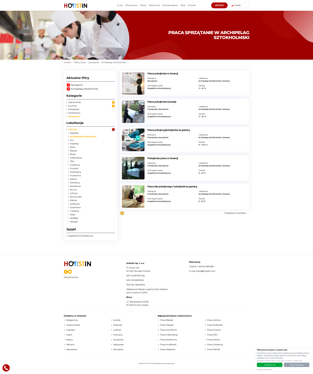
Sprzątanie (74, 116)
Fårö (72, 161)
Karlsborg (75, 182)
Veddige (74, 218)
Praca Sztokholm (168, 330)
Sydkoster (75, 204)
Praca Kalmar (213, 340)
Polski (237, 5)
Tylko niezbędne (297, 365)
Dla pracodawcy (170, 5)
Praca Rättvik (213, 349)
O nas (120, 5)
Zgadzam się (269, 365)
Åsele (72, 147)
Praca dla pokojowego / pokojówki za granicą (172, 186)
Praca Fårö (212, 335)
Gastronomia (74, 102)
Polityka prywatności (264, 369)
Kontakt (192, 5)
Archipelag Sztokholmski (83, 136)
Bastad (73, 151)
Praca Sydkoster (215, 325)
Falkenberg (76, 158)
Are (71, 140)
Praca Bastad (166, 320)
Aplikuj (219, 5)
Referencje (154, 5)
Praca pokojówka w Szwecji (162, 73)
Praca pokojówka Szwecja (161, 101)
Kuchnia (72, 106)
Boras (72, 154)
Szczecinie (118, 340)
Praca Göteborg (215, 344)
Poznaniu (118, 335)
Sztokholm (75, 207)
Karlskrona (75, 186)
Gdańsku (70, 330)
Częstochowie (73, 325)
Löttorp (74, 193)
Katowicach (72, 349)
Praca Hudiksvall (168, 344)
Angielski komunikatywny (80, 236)
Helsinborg (75, 172)
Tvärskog (74, 211)
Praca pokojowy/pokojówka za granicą (168, 130)
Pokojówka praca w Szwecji (162, 158)
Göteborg (75, 165)
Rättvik (73, 200)
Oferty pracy (131, 5)
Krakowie (117, 325)
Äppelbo (74, 133)
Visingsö (74, 222)
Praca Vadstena (167, 349)
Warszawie (118, 344)
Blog (183, 5)
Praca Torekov (214, 330)
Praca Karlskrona (168, 340)
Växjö (72, 214)
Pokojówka (73, 109)
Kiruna (73, 190)
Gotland (74, 168)
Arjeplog (74, 143)
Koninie (116, 320)
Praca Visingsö (167, 325)
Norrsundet (76, 197)
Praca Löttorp (214, 320)
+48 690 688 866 (205, 266)
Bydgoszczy (72, 320)
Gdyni (69, 335)
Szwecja (72, 129)
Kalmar (73, 179)
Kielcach (70, 344)
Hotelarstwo (74, 113)
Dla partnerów (71, 277)
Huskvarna (75, 175)
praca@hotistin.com (205, 271)
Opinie (143, 5)
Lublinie (117, 330)
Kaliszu (69, 340)
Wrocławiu (118, 349)
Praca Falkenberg (169, 335)
